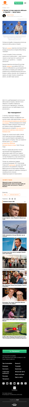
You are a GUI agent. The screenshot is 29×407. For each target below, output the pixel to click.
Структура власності (5, 372)
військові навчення (14, 194)
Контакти (5, 369)
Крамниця (18, 369)
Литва (5, 194)
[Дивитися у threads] (25, 383)
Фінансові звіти (20, 371)
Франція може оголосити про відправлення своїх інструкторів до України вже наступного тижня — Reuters (13, 184)
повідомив (12, 165)
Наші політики (19, 374)
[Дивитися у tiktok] (22, 383)
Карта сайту (19, 377)
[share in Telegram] (15, 199)
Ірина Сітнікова (10, 14)
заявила (9, 66)
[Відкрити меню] (25, 3)
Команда (5, 366)
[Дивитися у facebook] (3, 383)
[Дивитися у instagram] (7, 383)
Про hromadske (7, 363)
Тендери (18, 366)
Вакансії (17, 363)
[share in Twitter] (12, 199)
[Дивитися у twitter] (18, 383)
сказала (9, 48)
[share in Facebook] (9, 199)
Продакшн (5, 379)
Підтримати (18, 3)
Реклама (5, 376)
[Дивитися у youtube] (14, 383)
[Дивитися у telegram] (11, 383)
